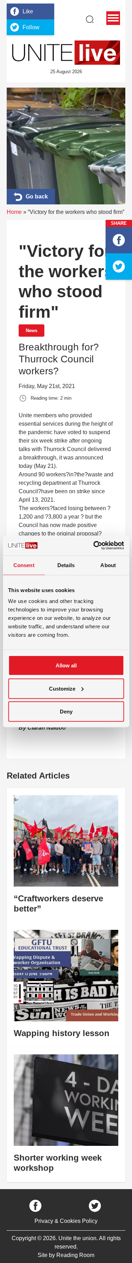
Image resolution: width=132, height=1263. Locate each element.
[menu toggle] (113, 18)
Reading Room (75, 1255)
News (31, 330)
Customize (62, 688)
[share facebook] (119, 240)
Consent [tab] (23, 565)
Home (14, 212)
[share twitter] (119, 266)
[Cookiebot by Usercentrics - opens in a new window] (94, 545)
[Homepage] (66, 52)
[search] (90, 19)
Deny (66, 712)
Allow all (66, 665)
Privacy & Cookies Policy (66, 1221)
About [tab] (108, 565)
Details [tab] (66, 565)
